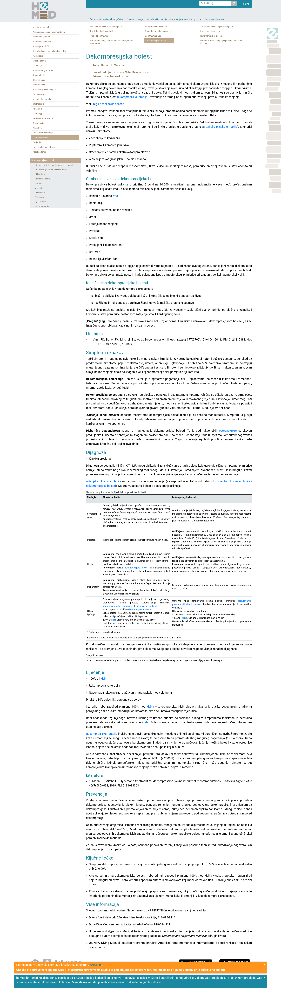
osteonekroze (228, 430)
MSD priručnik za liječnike (111, 19)
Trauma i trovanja (135, 19)
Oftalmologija (39, 80)
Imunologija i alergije (42, 99)
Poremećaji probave (42, 41)
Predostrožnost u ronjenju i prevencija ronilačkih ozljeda (222, 42)
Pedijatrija (37, 128)
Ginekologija (38, 123)
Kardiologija (38, 65)
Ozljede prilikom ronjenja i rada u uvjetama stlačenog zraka (174, 19)
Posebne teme (39, 152)
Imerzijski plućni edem (210, 31)
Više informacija (42, 206)
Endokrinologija (40, 94)
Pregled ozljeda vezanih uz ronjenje (106, 26)
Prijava (245, 3)
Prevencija (39, 197)
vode (145, 722)
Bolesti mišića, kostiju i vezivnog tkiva (50, 51)
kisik (114, 619)
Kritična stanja (39, 61)
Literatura (40, 174)
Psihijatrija (37, 109)
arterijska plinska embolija (220, 126)
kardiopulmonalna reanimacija (118, 606)
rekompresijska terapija (132, 97)
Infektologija (38, 104)
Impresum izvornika (42, 27)
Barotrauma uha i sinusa (156, 26)
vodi (116, 196)
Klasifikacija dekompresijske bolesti (51, 170)
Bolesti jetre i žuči (41, 46)
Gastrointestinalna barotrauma (159, 31)
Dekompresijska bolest (215, 19)
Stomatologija (39, 75)
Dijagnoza (39, 183)
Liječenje (38, 188)
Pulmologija (38, 56)
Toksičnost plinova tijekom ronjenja (216, 26)
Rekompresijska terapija (101, 733)
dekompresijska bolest (136, 567)
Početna (91, 19)
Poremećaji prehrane (42, 36)
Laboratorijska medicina (44, 147)
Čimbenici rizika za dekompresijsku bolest (54, 165)
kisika (150, 706)
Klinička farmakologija (43, 132)
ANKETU (95, 964)
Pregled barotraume (99, 36)
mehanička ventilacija (146, 606)
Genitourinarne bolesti (43, 118)
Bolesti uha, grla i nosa (43, 70)
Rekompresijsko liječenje (211, 36)
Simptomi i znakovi (43, 179)
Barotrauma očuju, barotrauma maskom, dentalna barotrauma (112, 42)
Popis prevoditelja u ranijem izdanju (49, 32)
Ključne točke (40, 201)
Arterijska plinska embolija (102, 31)
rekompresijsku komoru (139, 609)
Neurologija (38, 113)
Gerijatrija (37, 142)
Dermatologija (39, 84)
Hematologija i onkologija (44, 89)
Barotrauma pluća (153, 36)
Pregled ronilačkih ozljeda (107, 104)
